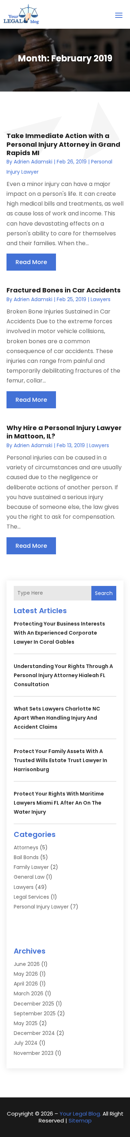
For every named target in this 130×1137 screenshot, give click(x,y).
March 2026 (28, 993)
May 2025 (26, 1023)
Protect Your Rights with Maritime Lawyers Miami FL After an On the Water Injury (59, 803)
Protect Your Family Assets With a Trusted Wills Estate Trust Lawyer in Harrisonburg (60, 760)
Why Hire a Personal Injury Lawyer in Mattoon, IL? (64, 432)
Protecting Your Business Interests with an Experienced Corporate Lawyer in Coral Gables (59, 633)
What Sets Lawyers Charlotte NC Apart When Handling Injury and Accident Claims (57, 718)
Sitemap (80, 1120)
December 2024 (34, 1033)
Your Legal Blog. (80, 1113)
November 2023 (33, 1053)
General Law (29, 877)
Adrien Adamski (33, 161)
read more (31, 262)
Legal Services (31, 897)
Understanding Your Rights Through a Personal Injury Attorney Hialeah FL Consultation (63, 675)
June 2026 (27, 964)
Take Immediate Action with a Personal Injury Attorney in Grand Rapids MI (63, 144)
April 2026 (26, 983)
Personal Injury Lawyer (41, 906)
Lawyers (100, 299)
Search (104, 593)
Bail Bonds (26, 857)
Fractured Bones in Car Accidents (63, 290)
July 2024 (26, 1043)
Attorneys (26, 847)
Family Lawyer (31, 867)
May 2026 (26, 974)
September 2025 (35, 1013)
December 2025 (34, 1003)
